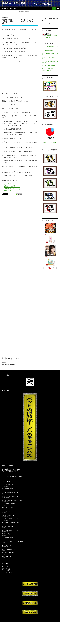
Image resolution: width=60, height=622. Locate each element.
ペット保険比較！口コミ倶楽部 (10, 470)
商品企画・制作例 (6, 568)
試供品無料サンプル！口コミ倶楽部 (11, 469)
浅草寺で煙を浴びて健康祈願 (49, 65)
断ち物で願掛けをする (47, 50)
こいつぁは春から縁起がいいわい (10, 492)
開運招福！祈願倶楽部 (9, 8)
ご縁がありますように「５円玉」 (10, 519)
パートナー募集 (6, 569)
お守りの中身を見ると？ (48, 68)
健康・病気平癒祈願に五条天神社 (10, 530)
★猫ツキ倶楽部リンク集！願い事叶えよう (12, 476)
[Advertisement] (20, 76)
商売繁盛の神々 (8, 190)
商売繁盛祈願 (5, 17)
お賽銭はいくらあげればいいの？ (10, 522)
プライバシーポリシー (7, 572)
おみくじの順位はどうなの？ (9, 549)
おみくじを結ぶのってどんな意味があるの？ (13, 541)
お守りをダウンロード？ (48, 70)
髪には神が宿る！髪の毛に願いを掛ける (12, 500)
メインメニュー (58, 8)
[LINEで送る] (19, 194)
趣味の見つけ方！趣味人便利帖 (10, 471)
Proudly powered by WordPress (9, 620)
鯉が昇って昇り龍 (6, 534)
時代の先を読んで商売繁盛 (8, 363)
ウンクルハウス (6, 566)
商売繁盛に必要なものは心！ (12, 187)
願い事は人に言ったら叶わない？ (10, 496)
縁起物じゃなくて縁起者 (8, 552)
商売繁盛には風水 (9, 183)
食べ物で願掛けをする (7, 537)
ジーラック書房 (6, 570)
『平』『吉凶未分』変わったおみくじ (11, 485)
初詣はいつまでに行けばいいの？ (10, 515)
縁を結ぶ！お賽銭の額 (7, 526)
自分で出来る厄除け (7, 545)
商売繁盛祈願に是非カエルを (12, 189)
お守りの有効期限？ (7, 556)
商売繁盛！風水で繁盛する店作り (10, 358)
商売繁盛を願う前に (9, 185)
